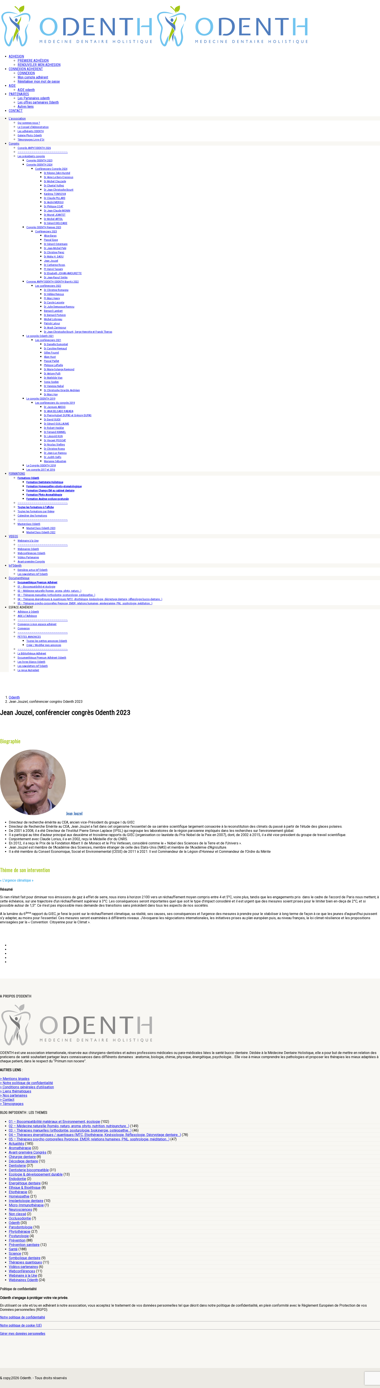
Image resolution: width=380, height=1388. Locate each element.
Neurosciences (20, 1209)
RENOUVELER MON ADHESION (39, 65)
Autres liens (26, 106)
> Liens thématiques (15, 1091)
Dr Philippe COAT (53, 206)
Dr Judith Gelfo (52, 457)
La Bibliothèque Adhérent (32, 653)
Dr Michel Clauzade (55, 181)
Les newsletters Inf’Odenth (33, 574)
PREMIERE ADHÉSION (33, 60)
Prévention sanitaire (24, 1245)
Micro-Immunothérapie (26, 1205)
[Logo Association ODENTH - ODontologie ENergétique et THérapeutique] (77, 45)
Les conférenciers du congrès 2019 (55, 402)
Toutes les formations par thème (36, 511)
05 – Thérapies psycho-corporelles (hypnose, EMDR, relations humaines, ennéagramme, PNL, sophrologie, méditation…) (85, 603)
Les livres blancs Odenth (31, 661)
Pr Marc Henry (52, 298)
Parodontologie (21, 1227)
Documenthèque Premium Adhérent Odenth (42, 657)
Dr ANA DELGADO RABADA (58, 411)
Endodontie (17, 1179)
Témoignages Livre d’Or (31, 139)
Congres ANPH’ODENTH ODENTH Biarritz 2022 (52, 281)
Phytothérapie (19, 1231)
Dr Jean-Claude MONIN (57, 210)
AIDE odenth (26, 90)
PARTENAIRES (19, 94)
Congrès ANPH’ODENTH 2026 (34, 148)
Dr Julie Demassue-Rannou (59, 306)
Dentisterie (17, 1165)
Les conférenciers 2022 (48, 285)
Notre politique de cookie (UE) (21, 1325)
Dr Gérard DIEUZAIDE (55, 223)
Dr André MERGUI (54, 202)
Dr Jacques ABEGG (55, 407)
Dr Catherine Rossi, (55, 265)
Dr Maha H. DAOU (54, 256)
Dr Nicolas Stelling (54, 444)
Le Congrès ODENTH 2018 (41, 465)
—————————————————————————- (43, 152)
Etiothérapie (18, 1192)
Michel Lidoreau (53, 319)
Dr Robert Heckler (54, 427)
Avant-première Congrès (31, 561)
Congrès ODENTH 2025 (39, 160)
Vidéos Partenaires (28, 557)
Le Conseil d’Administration (33, 127)
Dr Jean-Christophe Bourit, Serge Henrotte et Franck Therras (78, 331)
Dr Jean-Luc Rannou (55, 453)
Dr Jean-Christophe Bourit (58, 189)
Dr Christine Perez (54, 252)
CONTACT (16, 111)
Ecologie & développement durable (36, 1174)
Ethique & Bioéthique (25, 1187)
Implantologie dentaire (26, 1201)
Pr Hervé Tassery (53, 269)
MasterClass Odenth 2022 (40, 532)
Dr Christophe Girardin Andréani (62, 390)
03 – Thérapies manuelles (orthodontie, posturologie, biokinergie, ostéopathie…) (70, 1130)
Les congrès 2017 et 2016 (40, 469)
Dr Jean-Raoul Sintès (56, 277)
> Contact (7, 1100)
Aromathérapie (20, 1148)
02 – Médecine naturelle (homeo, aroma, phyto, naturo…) (49, 590)
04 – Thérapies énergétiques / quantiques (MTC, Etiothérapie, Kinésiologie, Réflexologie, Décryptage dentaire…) (95, 1135)
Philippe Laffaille (53, 365)
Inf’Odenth (15, 565)
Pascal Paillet (51, 361)
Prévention (17, 1240)
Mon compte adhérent (33, 77)
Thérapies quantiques (25, 1262)
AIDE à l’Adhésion (27, 615)
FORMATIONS (17, 473)
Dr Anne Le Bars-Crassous (58, 177)
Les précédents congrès (31, 156)
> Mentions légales (14, 1079)
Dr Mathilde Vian (53, 377)
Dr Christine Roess (54, 448)
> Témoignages (12, 1104)
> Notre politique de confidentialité (26, 1083)
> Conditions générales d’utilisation (27, 1087)
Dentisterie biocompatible (29, 1170)
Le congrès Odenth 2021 (40, 336)
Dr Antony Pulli (52, 373)
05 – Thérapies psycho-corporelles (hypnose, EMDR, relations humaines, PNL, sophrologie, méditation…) (89, 1139)
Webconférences (22, 1271)
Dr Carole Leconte (54, 302)
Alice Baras (50, 235)
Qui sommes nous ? (29, 122)
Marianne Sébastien (55, 461)
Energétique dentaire (25, 1183)
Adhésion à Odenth (28, 611)
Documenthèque (19, 578)
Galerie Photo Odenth (30, 135)
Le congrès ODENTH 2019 (40, 398)
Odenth (14, 1223)
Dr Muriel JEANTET (55, 214)
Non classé (17, 1214)
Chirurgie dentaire (22, 1157)
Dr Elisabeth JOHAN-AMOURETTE (63, 273)
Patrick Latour (52, 323)
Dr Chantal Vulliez (54, 185)
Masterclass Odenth (29, 524)
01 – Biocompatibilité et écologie (36, 586)
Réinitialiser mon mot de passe (39, 81)
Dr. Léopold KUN (53, 436)
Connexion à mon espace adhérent (37, 624)
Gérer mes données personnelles (22, 1333)
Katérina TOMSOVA (55, 193)
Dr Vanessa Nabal (54, 386)
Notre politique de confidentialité (22, 1317)
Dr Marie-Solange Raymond (59, 369)
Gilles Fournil (51, 352)
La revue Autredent (28, 670)
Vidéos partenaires (23, 1267)
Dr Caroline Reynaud (55, 348)
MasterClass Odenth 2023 (40, 528)
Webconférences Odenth (31, 553)
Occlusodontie (20, 1218)
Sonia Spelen (51, 382)
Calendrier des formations (32, 515)
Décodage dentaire (23, 1161)
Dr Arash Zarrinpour (55, 327)
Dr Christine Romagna (56, 290)
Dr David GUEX (52, 419)
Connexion (24, 628)
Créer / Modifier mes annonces (43, 645)
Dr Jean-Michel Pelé (55, 248)
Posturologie (19, 1236)
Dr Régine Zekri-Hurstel (57, 173)
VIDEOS (13, 536)
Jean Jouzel (51, 260)
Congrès (14, 143)
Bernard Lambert (53, 310)
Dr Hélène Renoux (54, 294)
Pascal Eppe (51, 239)
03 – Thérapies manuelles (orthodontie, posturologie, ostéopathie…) (56, 595)
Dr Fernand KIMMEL (55, 432)
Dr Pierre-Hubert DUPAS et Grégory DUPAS (67, 415)
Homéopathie (19, 1196)
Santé (13, 1249)
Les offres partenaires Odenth (38, 102)
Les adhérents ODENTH (31, 131)
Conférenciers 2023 (46, 231)
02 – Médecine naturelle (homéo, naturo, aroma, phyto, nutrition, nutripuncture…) (69, 1126)
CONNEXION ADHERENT (26, 69)
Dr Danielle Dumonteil (56, 344)
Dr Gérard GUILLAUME (56, 423)
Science (15, 1253)
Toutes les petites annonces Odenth (46, 641)
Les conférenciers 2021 (48, 340)
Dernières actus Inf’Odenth (33, 570)
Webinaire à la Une (28, 540)
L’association (17, 118)
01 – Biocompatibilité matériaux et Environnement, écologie (54, 1122)
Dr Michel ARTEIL (53, 219)
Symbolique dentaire (24, 1258)
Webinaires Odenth (28, 549)
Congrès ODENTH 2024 (39, 164)
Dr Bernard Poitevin (55, 315)
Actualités (16, 1143)
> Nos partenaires (13, 1095)
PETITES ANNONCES (29, 636)
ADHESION (16, 56)
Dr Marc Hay (51, 394)
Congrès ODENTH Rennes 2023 (43, 227)
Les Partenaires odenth (34, 98)
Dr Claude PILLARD (54, 198)
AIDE (12, 86)
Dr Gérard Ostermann (56, 244)
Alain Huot (50, 356)
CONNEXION (26, 73)
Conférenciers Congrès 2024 (51, 168)
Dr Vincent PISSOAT (55, 440)
